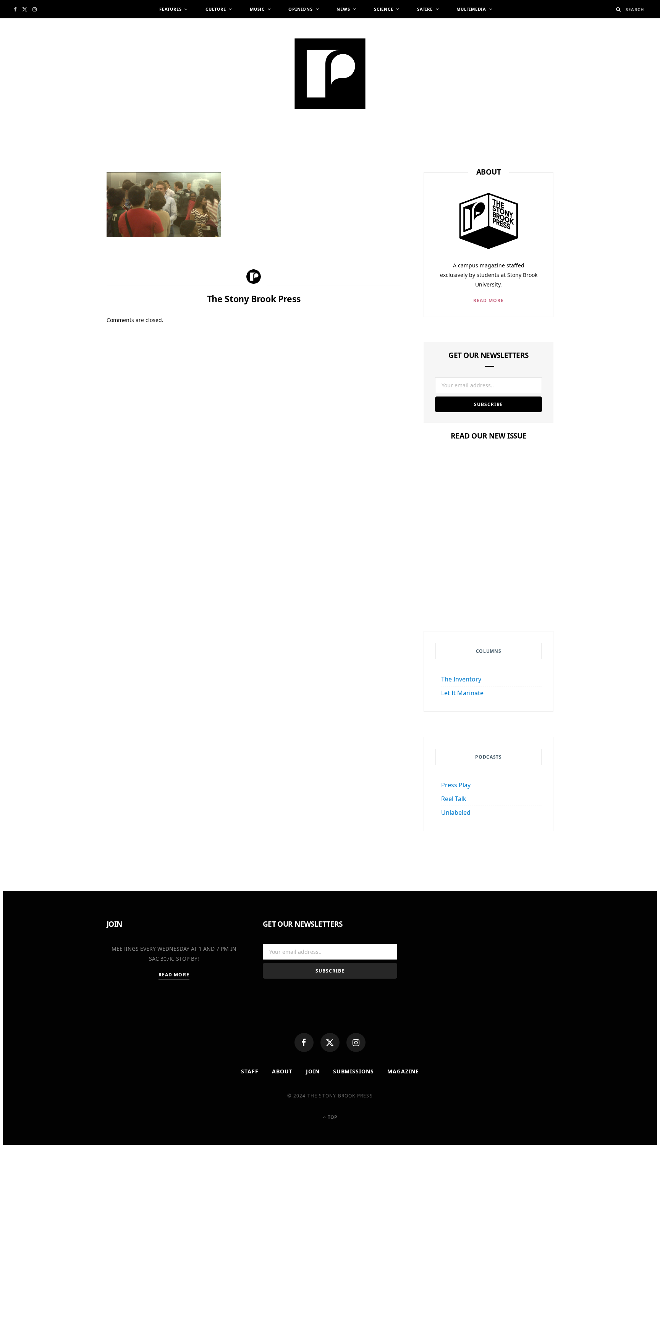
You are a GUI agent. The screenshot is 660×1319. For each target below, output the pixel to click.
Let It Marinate (462, 693)
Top (332, 1117)
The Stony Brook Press (159, 136)
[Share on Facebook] (70, 202)
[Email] (70, 259)
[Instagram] (356, 1042)
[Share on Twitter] (70, 221)
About (282, 1071)
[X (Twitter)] (330, 1042)
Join (313, 1071)
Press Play (456, 785)
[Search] (618, 9)
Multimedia (471, 9)
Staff (250, 1071)
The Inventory (461, 679)
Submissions (353, 1071)
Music (257, 9)
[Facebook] (304, 1042)
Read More (488, 300)
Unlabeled (456, 812)
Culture (215, 9)
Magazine (488, 565)
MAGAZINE (403, 1071)
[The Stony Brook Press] (330, 73)
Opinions (300, 9)
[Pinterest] (70, 240)
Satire (425, 9)
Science (383, 9)
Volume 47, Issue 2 (488, 580)
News (343, 9)
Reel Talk (453, 799)
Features (170, 9)
